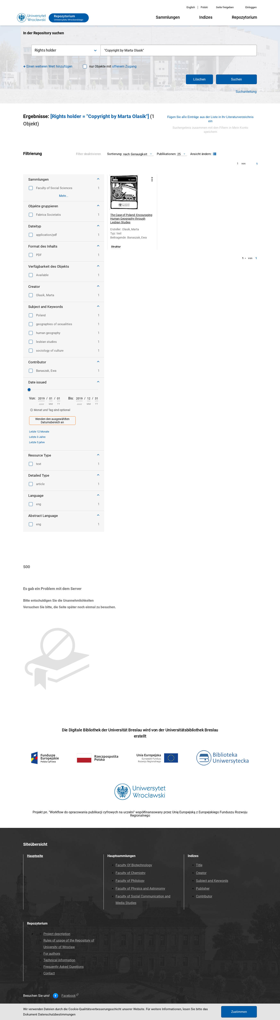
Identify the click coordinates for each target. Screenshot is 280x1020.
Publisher (202, 888)
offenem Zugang (124, 66)
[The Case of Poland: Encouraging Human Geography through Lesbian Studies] (127, 192)
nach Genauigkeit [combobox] (135, 154)
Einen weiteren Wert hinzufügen (49, 66)
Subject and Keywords (212, 881)
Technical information (59, 960)
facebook (68, 995)
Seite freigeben (225, 7)
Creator (201, 873)
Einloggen (251, 7)
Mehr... (63, 196)
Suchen (236, 79)
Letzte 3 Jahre (37, 436)
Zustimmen (239, 1012)
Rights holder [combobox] (45, 50)
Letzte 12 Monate (39, 431)
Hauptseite (35, 856)
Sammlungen (168, 17)
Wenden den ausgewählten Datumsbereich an (52, 420)
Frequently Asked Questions (63, 967)
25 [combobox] (179, 154)
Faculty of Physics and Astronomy (140, 888)
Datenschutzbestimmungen (56, 1014)
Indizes (205, 17)
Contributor (204, 896)
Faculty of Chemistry (131, 873)
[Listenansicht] (214, 154)
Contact (49, 973)
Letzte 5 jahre (37, 442)
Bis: (71, 398)
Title (199, 865)
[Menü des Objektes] (152, 179)
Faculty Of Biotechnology (134, 865)
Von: (32, 398)
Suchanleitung (246, 91)
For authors (51, 954)
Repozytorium (244, 17)
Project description (56, 934)
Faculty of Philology (130, 881)
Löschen (199, 79)
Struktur (116, 246)
